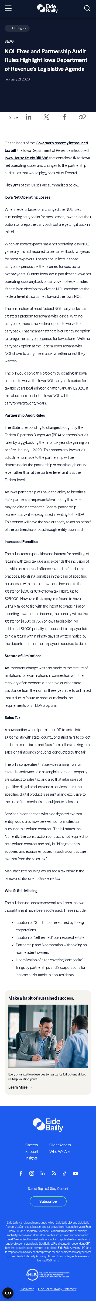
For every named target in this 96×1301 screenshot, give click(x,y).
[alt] (47, 9)
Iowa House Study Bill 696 (26, 158)
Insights (31, 1158)
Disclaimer (27, 1289)
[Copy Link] (82, 117)
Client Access (60, 1145)
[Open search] (87, 8)
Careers (31, 1145)
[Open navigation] (8, 8)
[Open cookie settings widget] (8, 1293)
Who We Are (59, 1151)
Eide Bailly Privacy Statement (57, 1289)
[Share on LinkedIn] (28, 120)
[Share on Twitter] (46, 120)
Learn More (17, 1087)
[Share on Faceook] (64, 120)
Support (31, 1151)
